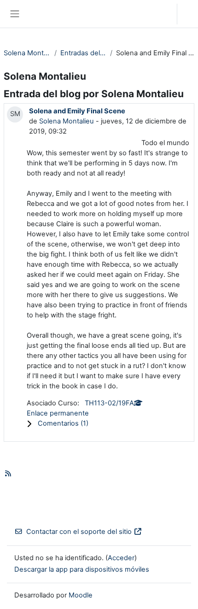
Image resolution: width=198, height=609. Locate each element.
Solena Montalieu (27, 53)
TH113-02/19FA (109, 403)
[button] (161, 14)
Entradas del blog (83, 53)
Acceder (190, 14)
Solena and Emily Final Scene (77, 111)
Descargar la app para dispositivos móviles (81, 569)
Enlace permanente (58, 413)
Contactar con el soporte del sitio (79, 531)
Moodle (81, 595)
